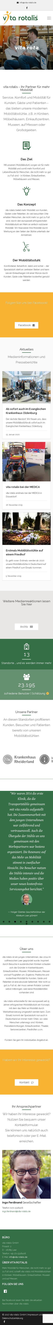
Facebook (25, 325)
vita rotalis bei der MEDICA (23, 486)
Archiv (24, 626)
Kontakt (24, 1021)
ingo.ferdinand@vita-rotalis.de (16, 1150)
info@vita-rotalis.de (28, 2)
